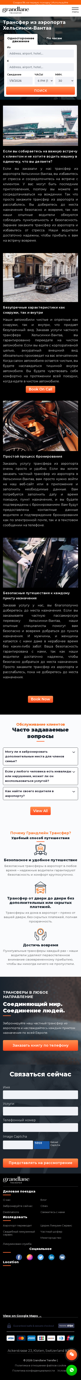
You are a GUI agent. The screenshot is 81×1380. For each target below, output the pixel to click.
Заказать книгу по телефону (41, 1045)
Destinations (11, 1212)
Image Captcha (15, 1136)
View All (40, 811)
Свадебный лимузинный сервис (19, 1233)
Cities (44, 1205)
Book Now (40, 699)
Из (8, 47)
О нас (7, 1199)
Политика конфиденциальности (33, 1370)
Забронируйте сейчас (18, 1205)
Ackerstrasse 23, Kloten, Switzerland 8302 (40, 1351)
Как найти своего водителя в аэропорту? (29, 793)
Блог (43, 1199)
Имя (6, 1087)
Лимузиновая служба (17, 1243)
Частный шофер (51, 1231)
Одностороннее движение (20, 39)
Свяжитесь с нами (52, 1212)
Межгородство (50, 1237)
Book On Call (40, 389)
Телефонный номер (19, 1120)
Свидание (14, 74)
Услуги (8, 1103)
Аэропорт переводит (17, 1225)
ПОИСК (40, 91)
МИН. (58, 74)
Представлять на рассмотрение (40, 1163)
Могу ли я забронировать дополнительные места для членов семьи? (34, 756)
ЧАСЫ (39, 74)
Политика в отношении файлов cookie (40, 1365)
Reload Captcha (55, 1143)
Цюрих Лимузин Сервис (56, 1225)
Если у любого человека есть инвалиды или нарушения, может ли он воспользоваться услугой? (38, 776)
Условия (63, 1370)
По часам (54, 38)
